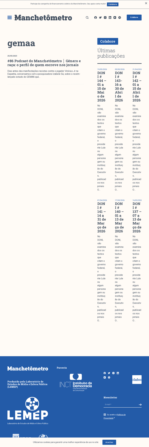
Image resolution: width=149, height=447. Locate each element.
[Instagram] (105, 17)
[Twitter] (100, 17)
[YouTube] (114, 17)
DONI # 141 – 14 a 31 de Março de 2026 (101, 217)
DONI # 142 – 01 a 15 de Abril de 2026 (137, 86)
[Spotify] (119, 17)
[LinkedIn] (110, 17)
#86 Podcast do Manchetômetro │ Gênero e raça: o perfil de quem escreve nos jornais (44, 63)
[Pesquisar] (87, 17)
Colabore (112, 4)
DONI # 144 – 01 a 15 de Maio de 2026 (101, 86)
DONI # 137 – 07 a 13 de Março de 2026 (137, 217)
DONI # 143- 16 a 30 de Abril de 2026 (119, 86)
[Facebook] (95, 17)
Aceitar (109, 442)
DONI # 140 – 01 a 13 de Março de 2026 (119, 217)
